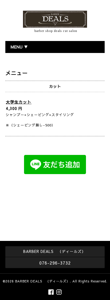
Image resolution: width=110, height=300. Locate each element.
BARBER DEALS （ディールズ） (42, 281)
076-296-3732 (55, 263)
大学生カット (19, 102)
